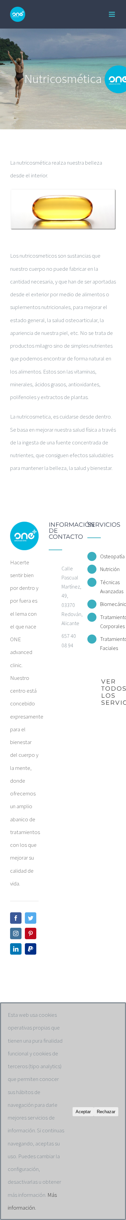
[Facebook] (16, 918)
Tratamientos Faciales (108, 643)
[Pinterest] (30, 933)
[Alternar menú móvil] (112, 14)
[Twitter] (30, 918)
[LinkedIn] (16, 949)
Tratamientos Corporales (108, 621)
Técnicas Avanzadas (108, 587)
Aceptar (83, 1111)
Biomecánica (108, 604)
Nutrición (108, 569)
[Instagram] (16, 933)
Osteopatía (108, 556)
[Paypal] (30, 949)
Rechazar (106, 1111)
